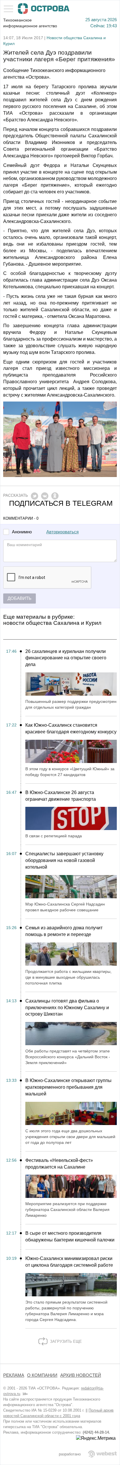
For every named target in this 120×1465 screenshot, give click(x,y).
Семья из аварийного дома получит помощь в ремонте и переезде (64, 931)
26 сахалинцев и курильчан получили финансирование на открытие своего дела (65, 658)
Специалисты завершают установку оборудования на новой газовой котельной (64, 860)
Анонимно (22, 532)
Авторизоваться (62, 532)
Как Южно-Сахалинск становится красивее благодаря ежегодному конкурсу (71, 728)
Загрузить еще (65, 1341)
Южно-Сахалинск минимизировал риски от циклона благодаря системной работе (69, 1262)
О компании (42, 1375)
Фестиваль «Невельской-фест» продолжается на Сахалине (59, 1163)
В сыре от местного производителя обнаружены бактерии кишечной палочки (69, 1236)
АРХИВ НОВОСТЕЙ (80, 1375)
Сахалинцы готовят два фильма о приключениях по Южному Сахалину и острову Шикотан (67, 1007)
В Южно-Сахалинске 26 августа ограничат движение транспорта (60, 796)
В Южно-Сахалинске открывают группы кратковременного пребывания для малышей (68, 1087)
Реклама (13, 1375)
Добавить (19, 598)
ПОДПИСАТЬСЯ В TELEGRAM (61, 503)
